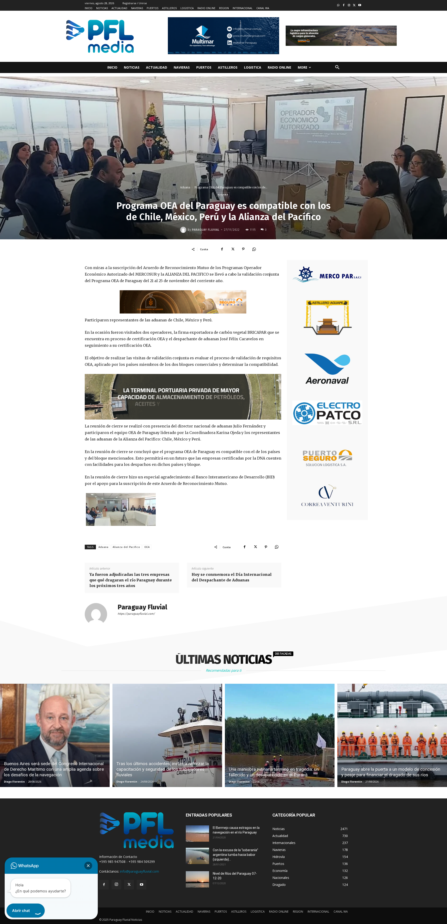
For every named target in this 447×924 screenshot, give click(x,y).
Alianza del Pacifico (126, 547)
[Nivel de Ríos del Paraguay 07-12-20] (197, 879)
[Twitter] (354, 5)
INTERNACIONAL (318, 912)
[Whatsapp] (338, 5)
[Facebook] (343, 5)
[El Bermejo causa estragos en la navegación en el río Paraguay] (197, 833)
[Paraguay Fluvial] (184, 230)
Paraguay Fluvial (206, 229)
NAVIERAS (204, 912)
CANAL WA (341, 912)
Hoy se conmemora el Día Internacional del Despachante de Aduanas (232, 577)
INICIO (150, 912)
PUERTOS (221, 912)
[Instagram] (349, 5)
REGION (298, 912)
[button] (337, 67)
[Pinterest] (243, 249)
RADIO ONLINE (278, 912)
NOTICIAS (165, 912)
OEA (147, 547)
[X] (232, 249)
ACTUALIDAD (184, 912)
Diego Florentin (14, 781)
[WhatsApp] (254, 249)
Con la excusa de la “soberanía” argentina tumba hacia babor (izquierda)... (235, 854)
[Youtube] (359, 5)
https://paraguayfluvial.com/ (136, 613)
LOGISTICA (258, 912)
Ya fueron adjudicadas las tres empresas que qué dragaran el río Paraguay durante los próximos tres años (130, 580)
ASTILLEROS (238, 912)
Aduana (185, 187)
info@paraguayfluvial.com (139, 871)
